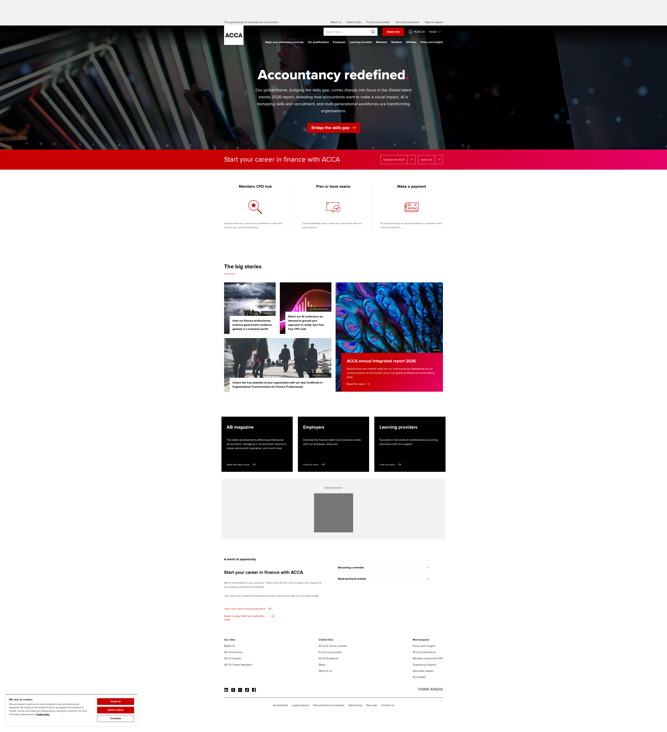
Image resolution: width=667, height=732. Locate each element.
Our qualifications (318, 42)
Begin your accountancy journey (284, 42)
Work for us (325, 671)
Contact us (387, 705)
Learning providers (361, 42)
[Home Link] (430, 690)
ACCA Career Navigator (238, 664)
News (322, 664)
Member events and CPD (428, 658)
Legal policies (300, 705)
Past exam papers (423, 671)
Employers (339, 42)
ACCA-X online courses (333, 646)
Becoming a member (351, 567)
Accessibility (280, 705)
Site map (371, 705)
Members (381, 42)
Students (396, 42)
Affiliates (411, 42)
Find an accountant (330, 652)
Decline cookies (115, 710)
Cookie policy (43, 714)
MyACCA (229, 646)
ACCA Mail (419, 677)
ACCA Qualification (424, 652)
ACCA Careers (232, 658)
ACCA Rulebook (328, 658)
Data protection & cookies (328, 705)
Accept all (116, 701)
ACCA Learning (233, 652)
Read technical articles (352, 579)
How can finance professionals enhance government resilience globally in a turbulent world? (252, 325)
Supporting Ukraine (424, 664)
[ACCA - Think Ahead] (234, 44)
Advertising (355, 705)
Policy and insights (432, 42)
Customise (115, 718)
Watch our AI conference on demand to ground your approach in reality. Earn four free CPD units (306, 323)
